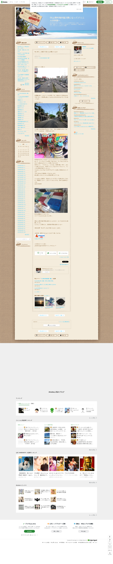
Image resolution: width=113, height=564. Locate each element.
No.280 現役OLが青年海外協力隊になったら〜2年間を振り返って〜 (23, 79)
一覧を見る (92, 98)
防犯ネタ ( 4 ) (21, 107)
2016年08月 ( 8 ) (21, 194)
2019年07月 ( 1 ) (21, 165)
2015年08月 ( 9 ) (21, 218)
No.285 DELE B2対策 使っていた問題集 (23, 59)
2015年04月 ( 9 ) (21, 226)
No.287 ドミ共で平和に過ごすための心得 (23, 54)
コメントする (52, 325)
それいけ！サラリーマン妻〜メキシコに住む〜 (84, 119)
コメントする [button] (52, 253)
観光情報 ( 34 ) (21, 106)
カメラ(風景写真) (48, 424)
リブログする (64, 253)
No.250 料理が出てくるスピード (42, 288)
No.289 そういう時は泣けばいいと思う (23, 47)
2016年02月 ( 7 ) (21, 206)
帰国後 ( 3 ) (20, 100)
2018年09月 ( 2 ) (21, 171)
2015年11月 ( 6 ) (21, 212)
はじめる (29, 531)
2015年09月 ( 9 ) (21, 216)
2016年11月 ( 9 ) (21, 189)
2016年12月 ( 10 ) (22, 187)
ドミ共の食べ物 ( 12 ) (22, 104)
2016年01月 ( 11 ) (21, 208)
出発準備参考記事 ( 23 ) (23, 121)
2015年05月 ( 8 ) (21, 224)
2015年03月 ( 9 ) (21, 228)
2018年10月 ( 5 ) (21, 169)
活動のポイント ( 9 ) (22, 111)
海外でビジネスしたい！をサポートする (83, 85)
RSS (77, 132)
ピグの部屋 (91, 48)
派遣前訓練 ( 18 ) (21, 125)
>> (26, 144)
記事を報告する (65, 264)
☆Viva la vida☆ (77, 92)
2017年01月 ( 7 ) (21, 185)
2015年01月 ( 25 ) (22, 232)
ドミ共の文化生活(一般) (44, 58)
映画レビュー (21, 424)
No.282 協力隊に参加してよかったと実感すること (23, 71)
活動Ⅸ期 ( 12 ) (21, 113)
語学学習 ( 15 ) (21, 123)
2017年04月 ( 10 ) (22, 179)
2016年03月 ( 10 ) (22, 204)
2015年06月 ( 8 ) (21, 222)
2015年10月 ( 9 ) (21, 214)
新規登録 (100, 2)
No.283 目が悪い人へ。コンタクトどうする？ (23, 67)
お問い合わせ (55, 542)
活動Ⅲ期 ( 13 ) (21, 115)
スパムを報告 (46, 542)
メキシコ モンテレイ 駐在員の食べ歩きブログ (84, 123)
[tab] (24, 403)
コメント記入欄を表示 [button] (64, 321)
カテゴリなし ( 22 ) (22, 131)
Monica (84, 46)
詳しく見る (56, 531)
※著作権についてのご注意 (78, 133)
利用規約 (63, 542)
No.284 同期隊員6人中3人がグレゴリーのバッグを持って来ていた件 (23, 63)
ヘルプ (95, 542)
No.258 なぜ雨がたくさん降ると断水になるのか (45, 284)
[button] (110, 553)
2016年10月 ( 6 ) (21, 191)
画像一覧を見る (25, 84)
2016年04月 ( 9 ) (21, 202)
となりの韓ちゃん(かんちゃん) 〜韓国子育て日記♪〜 (84, 126)
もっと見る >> (38, 291)
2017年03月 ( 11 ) (22, 181)
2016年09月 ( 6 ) (21, 193)
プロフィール (85, 48)
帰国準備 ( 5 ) (21, 109)
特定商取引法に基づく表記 (85, 542)
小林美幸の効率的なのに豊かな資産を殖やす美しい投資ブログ (84, 116)
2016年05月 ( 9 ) (21, 200)
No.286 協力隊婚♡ (22, 56)
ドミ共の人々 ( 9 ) (22, 102)
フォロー (47, 272)
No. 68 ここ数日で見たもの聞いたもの (46, 52)
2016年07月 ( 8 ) (21, 196)
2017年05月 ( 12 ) (22, 177)
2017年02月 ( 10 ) (22, 183)
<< (20, 144)
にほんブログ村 (39, 238)
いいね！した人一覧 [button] (64, 257)
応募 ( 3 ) (20, 129)
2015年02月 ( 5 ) (21, 230)
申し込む (83, 531)
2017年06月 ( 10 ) (22, 175)
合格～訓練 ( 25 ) (21, 127)
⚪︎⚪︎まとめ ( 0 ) (21, 133)
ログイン (108, 2)
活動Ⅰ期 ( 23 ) (20, 119)
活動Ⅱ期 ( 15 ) (21, 117)
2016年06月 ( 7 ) (21, 198)
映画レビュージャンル (24, 403)
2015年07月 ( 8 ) (21, 220)
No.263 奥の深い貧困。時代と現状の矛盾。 (44, 281)
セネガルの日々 (77, 89)
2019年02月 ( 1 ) (21, 167)
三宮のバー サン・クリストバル (81, 95)
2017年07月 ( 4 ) (21, 173)
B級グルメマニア (75, 424)
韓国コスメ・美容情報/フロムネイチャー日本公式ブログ (84, 113)
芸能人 (32, 403)
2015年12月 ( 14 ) (22, 210)
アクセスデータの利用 (72, 542)
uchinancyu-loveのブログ (80, 82)
